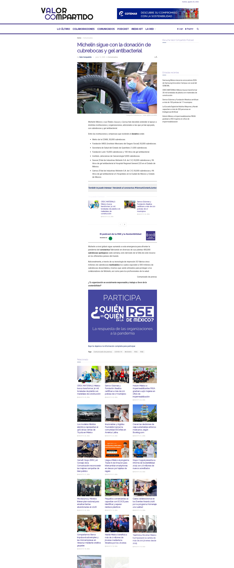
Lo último (63, 28)
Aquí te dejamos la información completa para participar (111, 346)
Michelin (128, 352)
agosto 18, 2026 (84, 549)
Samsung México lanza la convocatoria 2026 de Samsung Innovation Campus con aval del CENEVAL (179, 83)
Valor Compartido (85, 57)
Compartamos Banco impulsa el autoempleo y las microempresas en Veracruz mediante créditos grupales (89, 540)
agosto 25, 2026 (107, 216)
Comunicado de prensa (103, 352)
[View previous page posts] (120, 224)
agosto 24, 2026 (139, 400)
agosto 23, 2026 (111, 436)
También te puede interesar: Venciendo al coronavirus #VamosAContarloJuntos (122, 188)
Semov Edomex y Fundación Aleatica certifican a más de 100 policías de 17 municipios (146, 206)
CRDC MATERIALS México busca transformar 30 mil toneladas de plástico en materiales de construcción (179, 92)
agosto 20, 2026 (139, 472)
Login (181, 29)
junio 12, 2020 (100, 57)
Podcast (123, 28)
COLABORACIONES (84, 28)
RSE (141, 352)
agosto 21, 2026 (139, 436)
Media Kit (137, 28)
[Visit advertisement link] (158, 13)
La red (150, 28)
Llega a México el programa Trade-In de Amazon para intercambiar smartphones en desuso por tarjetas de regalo (117, 465)
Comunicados (106, 28)
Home (79, 38)
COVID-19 (118, 352)
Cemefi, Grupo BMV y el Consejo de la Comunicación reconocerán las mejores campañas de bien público (89, 465)
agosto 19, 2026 (111, 510)
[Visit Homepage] (65, 13)
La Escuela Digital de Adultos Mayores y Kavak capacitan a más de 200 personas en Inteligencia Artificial (180, 109)
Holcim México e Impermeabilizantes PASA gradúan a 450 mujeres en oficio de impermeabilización (144, 391)
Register (190, 29)
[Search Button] (198, 28)
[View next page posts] (125, 224)
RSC (136, 352)
